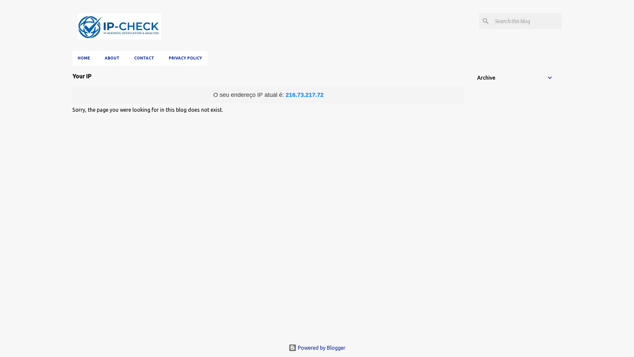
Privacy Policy (185, 58)
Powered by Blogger (321, 348)
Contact (144, 58)
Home (84, 58)
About (112, 58)
